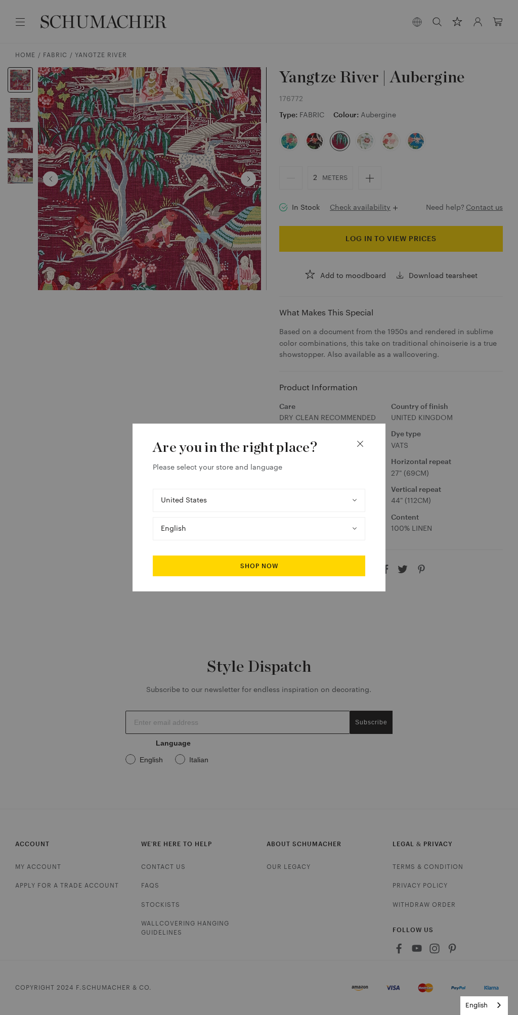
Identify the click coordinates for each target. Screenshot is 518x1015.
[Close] (360, 444)
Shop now (259, 566)
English (476, 1005)
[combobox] (484, 1005)
